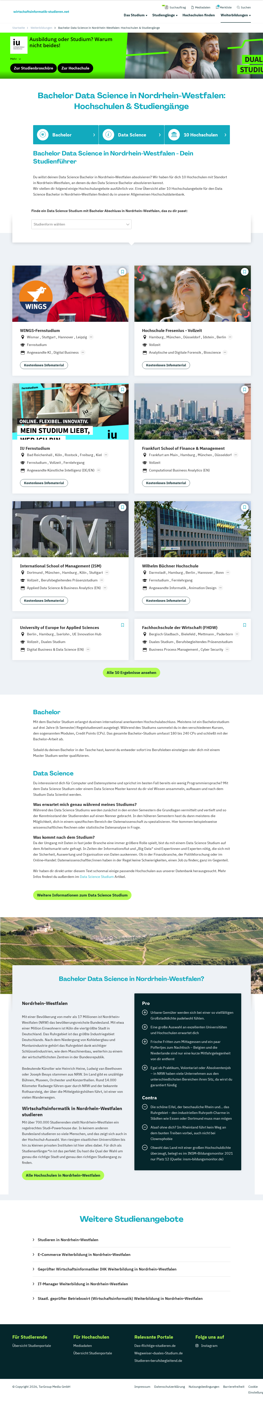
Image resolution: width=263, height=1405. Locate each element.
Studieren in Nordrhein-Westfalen (68, 1239)
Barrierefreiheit (234, 1386)
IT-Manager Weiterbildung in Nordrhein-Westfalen (83, 1283)
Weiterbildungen (234, 15)
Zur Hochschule (75, 68)
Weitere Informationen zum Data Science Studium (82, 895)
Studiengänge (163, 15)
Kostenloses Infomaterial (44, 365)
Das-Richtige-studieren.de (155, 1345)
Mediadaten (82, 1345)
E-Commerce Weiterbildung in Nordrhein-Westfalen (84, 1254)
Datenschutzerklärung (169, 1386)
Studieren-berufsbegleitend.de (158, 1360)
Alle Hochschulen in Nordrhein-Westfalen (63, 1175)
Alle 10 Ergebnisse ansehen (131, 672)
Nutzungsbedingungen (204, 1386)
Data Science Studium (97, 876)
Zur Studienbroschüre (33, 68)
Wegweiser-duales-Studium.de (158, 1353)
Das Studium (134, 15)
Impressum (142, 1386)
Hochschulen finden (199, 15)
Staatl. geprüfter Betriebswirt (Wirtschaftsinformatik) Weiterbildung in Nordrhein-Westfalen (120, 1298)
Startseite (18, 28)
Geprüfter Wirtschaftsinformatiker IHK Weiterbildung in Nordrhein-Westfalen (107, 1269)
